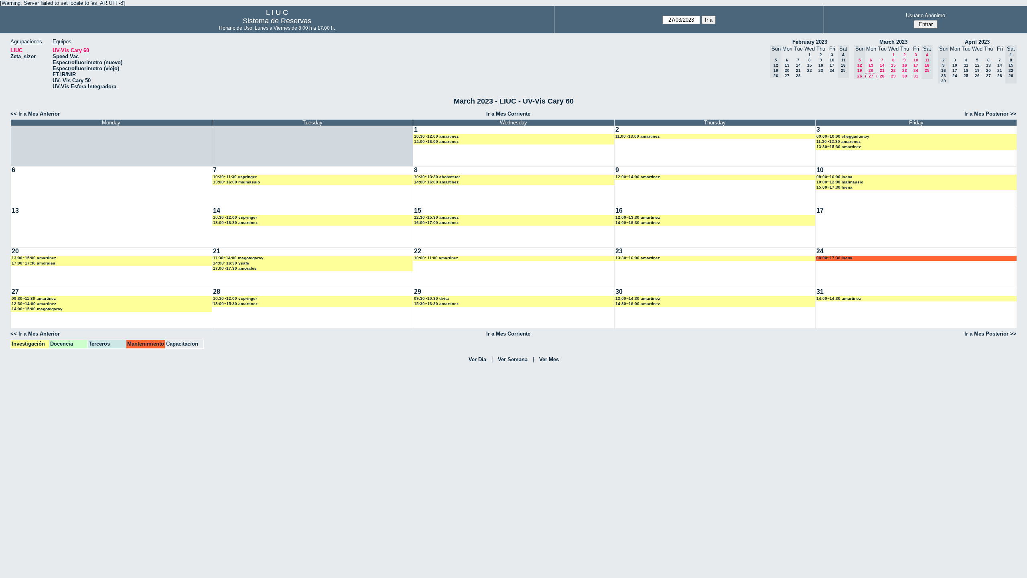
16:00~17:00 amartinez (436, 222)
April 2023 (977, 42)
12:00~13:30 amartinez (637, 217)
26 (977, 75)
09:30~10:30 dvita (431, 298)
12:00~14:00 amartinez (637, 177)
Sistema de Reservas (277, 21)
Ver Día (477, 359)
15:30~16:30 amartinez (436, 303)
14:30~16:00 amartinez (637, 303)
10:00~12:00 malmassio (839, 182)
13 (787, 65)
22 (809, 70)
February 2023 (809, 42)
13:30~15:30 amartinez (838, 146)
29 (893, 76)
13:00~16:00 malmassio (236, 182)
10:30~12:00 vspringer (235, 217)
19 (977, 70)
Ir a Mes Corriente (508, 114)
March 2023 (893, 42)
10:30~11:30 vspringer (235, 177)
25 (966, 75)
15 (809, 65)
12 (977, 65)
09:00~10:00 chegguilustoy (842, 136)
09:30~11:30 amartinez (34, 298)
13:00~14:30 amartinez (637, 298)
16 (820, 65)
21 (798, 70)
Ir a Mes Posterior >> (990, 114)
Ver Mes (549, 359)
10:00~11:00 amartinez (436, 258)
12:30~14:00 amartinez (34, 303)
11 (966, 65)
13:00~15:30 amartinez (235, 303)
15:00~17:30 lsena (834, 187)
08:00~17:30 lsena (834, 258)
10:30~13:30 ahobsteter (437, 177)
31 (915, 76)
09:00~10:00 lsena (834, 177)
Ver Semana (513, 359)
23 (820, 70)
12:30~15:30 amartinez (436, 217)
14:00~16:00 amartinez (436, 141)
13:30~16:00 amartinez (637, 258)
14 (798, 65)
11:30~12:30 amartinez (838, 141)
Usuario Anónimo (925, 15)
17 (832, 65)
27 (787, 75)
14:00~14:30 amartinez (838, 298)
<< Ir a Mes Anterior (35, 114)
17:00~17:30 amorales (33, 263)
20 (787, 70)
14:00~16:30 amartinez (637, 222)
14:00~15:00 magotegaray (37, 309)
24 (832, 70)
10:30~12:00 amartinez (436, 136)
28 (798, 75)
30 (904, 76)
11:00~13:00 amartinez (637, 136)
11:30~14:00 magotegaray (238, 258)
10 (832, 60)
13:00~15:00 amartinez (34, 258)
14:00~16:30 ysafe (231, 263)
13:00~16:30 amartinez (235, 222)
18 (966, 70)
